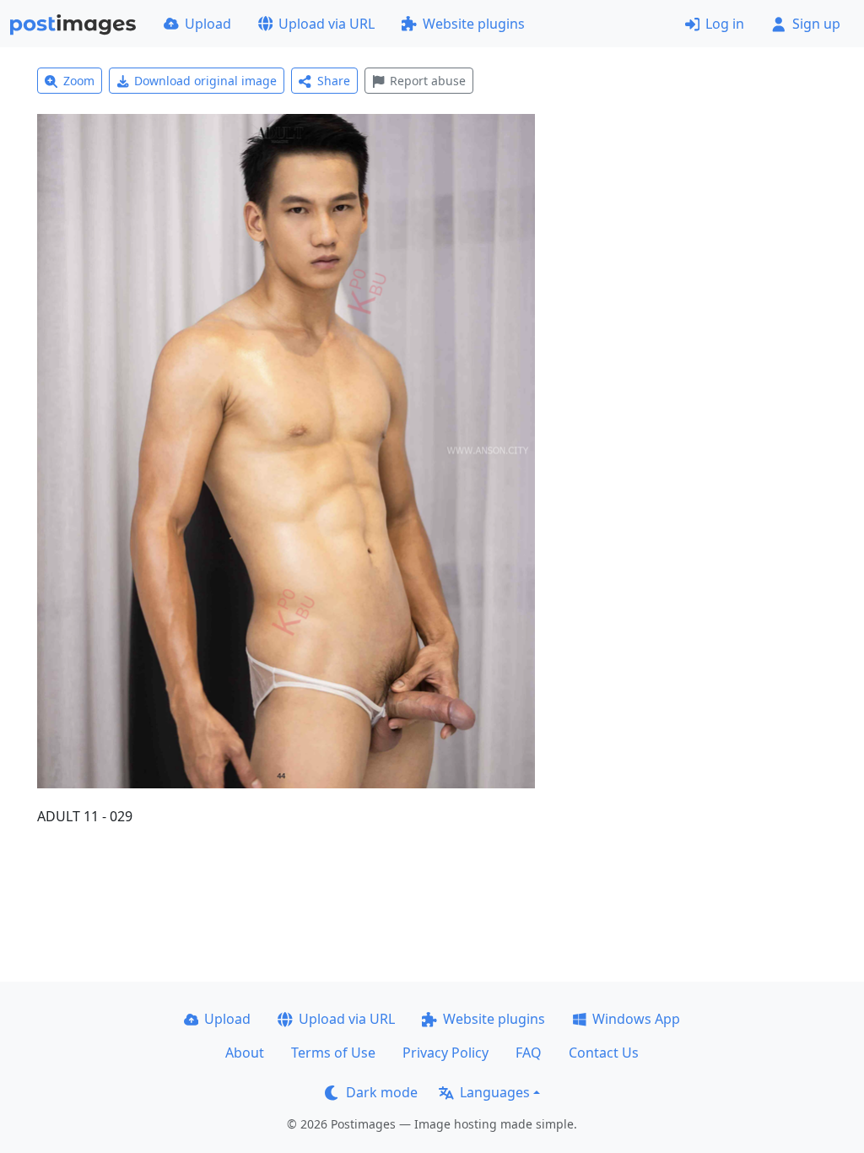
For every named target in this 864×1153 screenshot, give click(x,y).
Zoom (78, 81)
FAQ (529, 1052)
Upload (208, 23)
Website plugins (474, 23)
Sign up (816, 23)
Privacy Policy (445, 1052)
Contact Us (604, 1052)
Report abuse (428, 81)
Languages (495, 1092)
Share (333, 81)
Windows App (636, 1019)
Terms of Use (333, 1052)
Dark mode (382, 1092)
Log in (724, 23)
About (244, 1052)
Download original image (205, 81)
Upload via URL (326, 23)
